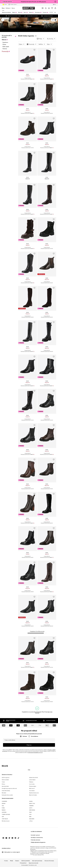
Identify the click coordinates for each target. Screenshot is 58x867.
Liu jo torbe (32, 784)
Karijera (17, 860)
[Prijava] (46, 8)
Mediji (11, 860)
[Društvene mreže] (3, 838)
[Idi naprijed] (52, 12)
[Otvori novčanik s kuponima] (43, 8)
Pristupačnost (23, 863)
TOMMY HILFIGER (6, 814)
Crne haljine (32, 790)
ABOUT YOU (32, 803)
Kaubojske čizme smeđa (7, 795)
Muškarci (8, 8)
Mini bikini (4, 792)
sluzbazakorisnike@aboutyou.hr (35, 752)
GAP (3, 816)
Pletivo (3, 784)
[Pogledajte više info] (27, 80)
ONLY (30, 812)
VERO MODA (32, 810)
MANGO (4, 810)
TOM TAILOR (5, 818)
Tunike (3, 782)
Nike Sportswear (6, 821)
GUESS (30, 801)
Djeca (13, 8)
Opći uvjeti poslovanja (37, 860)
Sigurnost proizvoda (33, 863)
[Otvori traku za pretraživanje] (54, 12)
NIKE (30, 816)
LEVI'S (30, 808)
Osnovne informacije (49, 860)
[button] (40, 39)
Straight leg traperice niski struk (9, 788)
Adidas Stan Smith (33, 777)
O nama (6, 860)
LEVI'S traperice (5, 777)
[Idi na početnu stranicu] (10, 832)
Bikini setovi (32, 788)
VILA (3, 805)
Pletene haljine (32, 786)
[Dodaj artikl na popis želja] (34, 50)
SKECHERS (31, 818)
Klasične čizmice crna (34, 792)
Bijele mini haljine (33, 795)
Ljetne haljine (32, 779)
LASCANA (4, 812)
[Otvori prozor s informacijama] (55, 2)
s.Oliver (31, 821)
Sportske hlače (5, 786)
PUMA (3, 808)
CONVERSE (4, 801)
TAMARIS (31, 805)
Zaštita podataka (25, 860)
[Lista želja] (52, 8)
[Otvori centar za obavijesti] (49, 8)
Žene (3, 8)
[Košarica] (55, 8)
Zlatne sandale (5, 779)
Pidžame (31, 782)
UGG (30, 814)
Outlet (5, 4)
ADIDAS (3, 803)
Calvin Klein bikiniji (6, 790)
